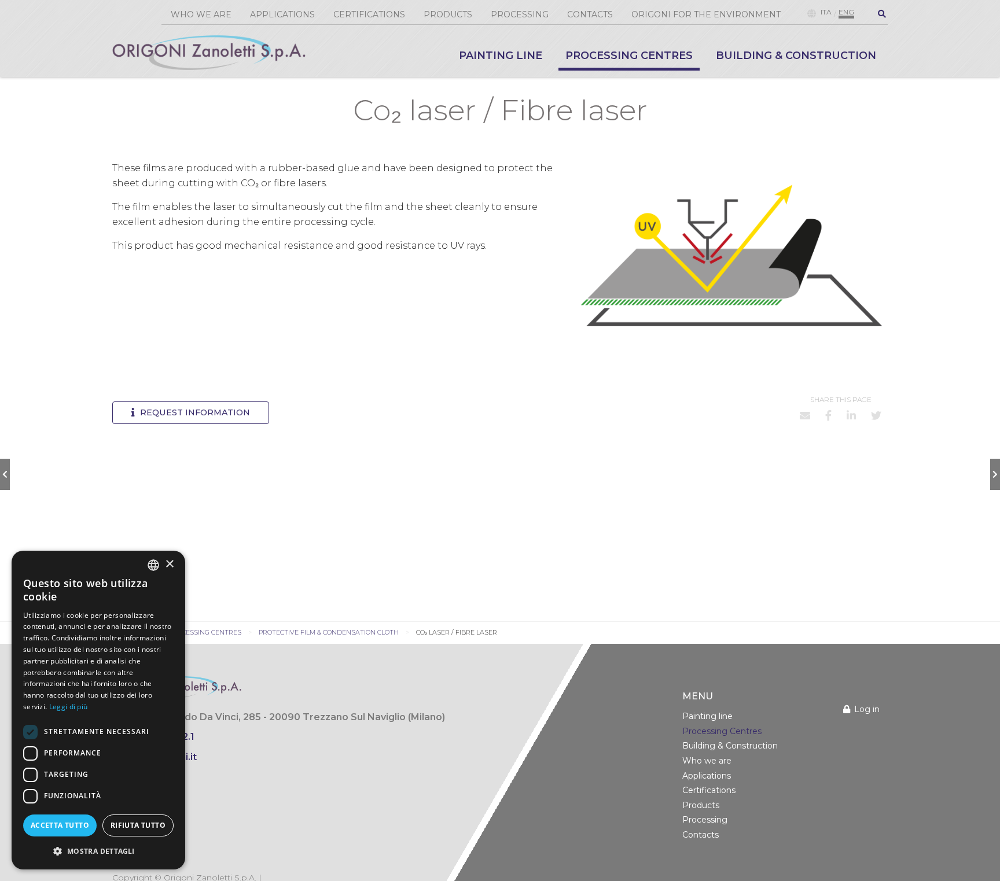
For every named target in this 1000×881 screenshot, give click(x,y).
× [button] (169, 564)
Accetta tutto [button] (60, 825)
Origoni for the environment (706, 14)
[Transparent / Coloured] (995, 474)
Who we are (201, 14)
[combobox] (153, 565)
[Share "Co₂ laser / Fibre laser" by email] (805, 415)
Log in (867, 709)
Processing (520, 14)
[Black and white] (5, 474)
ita (826, 13)
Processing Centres (629, 56)
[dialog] (98, 710)
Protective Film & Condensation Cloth (329, 632)
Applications (282, 14)
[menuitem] (500, 58)
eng (846, 13)
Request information (194, 412)
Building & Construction (796, 56)
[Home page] (209, 52)
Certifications (369, 14)
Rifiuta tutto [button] (138, 825)
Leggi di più (68, 707)
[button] (98, 851)
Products (448, 14)
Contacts (590, 14)
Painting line (500, 56)
